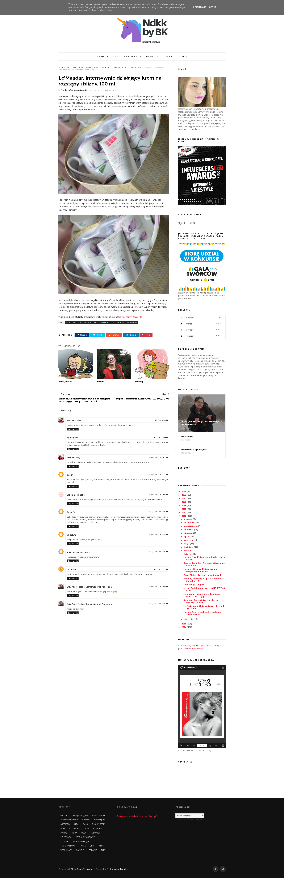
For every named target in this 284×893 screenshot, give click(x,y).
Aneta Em (71, 512)
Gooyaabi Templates (120, 869)
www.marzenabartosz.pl (79, 552)
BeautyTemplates (84, 869)
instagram (203, 330)
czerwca (188, 540)
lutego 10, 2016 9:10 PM (158, 552)
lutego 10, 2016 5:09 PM (158, 512)
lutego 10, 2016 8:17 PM (158, 535)
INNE (182, 56)
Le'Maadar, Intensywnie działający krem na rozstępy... (201, 595)
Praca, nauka (65, 381)
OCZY (83, 833)
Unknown (71, 535)
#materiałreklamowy (69, 819)
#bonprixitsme (98, 815)
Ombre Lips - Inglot (193, 584)
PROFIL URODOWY (107, 56)
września (189, 529)
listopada (189, 522)
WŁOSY (102, 846)
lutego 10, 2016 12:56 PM (158, 437)
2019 (184, 505)
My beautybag (73, 457)
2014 (184, 627)
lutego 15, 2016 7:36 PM (158, 587)
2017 (184, 512)
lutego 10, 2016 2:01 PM (158, 475)
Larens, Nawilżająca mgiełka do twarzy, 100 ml (204, 558)
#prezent (85, 819)
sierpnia (188, 533)
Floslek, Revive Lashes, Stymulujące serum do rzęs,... (202, 613)
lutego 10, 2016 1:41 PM (158, 457)
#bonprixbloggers (80, 815)
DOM (62, 828)
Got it (212, 7)
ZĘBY (103, 850)
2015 (184, 623)
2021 (184, 498)
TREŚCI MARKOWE (120, 67)
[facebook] (215, 869)
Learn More (199, 7)
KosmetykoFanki (75, 420)
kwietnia (189, 547)
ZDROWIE (93, 850)
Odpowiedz (73, 429)
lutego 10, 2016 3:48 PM (158, 495)
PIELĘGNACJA (131, 56)
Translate (197, 819)
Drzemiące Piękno (76, 495)
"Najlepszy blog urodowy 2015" (210, 645)
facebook (203, 318)
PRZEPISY (64, 841)
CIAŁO (68, 67)
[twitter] (223, 869)
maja (187, 543)
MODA (74, 833)
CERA (76, 824)
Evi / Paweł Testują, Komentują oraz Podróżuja (89, 587)
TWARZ (83, 846)
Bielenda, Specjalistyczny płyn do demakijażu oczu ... (200, 601)
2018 (184, 509)
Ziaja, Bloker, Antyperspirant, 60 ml (202, 575)
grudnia (188, 519)
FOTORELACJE (74, 828)
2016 (184, 515)
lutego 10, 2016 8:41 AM (159, 420)
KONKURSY (97, 828)
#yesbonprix (99, 819)
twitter (203, 324)
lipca (187, 536)
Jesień (100, 381)
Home (60, 67)
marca (187, 550)
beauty (70, 475)
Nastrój (139, 381)
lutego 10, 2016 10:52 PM (158, 569)
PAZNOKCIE (95, 833)
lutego (188, 554)
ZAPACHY (168, 56)
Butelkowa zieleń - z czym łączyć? (137, 816)
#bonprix (64, 815)
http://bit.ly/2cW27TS (131, 316)
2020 (184, 501)
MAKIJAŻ (151, 56)
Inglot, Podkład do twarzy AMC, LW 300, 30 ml (204, 589)
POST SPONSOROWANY (82, 67)
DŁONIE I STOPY (98, 824)
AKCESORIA (65, 824)
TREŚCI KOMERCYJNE (102, 67)
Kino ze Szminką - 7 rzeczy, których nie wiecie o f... (204, 564)
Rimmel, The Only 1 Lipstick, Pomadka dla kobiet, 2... (203, 579)
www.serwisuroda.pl (193, 648)
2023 (184, 491)
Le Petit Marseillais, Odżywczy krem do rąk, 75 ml (204, 607)
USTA (92, 846)
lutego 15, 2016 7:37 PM (158, 604)
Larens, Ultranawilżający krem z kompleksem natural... (200, 570)
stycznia (189, 619)
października (191, 526)
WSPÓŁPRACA (135, 67)
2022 (184, 494)
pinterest (203, 336)
